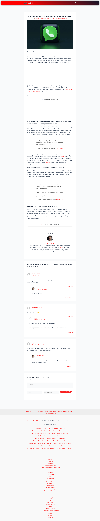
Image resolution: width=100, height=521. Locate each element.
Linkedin (50, 252)
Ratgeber (50, 494)
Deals (50, 457)
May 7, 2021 (59, 148)
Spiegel (61, 247)
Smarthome (50, 472)
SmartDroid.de (28, 420)
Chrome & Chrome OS (51, 508)
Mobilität (51, 469)
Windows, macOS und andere (51, 510)
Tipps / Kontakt (52, 411)
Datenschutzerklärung (50, 413)
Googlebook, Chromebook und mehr (50, 467)
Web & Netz (51, 513)
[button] (75, 3)
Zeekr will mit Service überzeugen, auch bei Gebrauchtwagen (50, 438)
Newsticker (28, 411)
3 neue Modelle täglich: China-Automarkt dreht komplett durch (50, 435)
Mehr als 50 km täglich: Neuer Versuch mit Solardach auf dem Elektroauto (50, 433)
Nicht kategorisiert (50, 487)
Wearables (50, 480)
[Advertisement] (50, 75)
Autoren (65, 411)
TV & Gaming (50, 478)
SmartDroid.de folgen (37, 411)
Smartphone (51, 474)
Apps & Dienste (58, 18)
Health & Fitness (50, 481)
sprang (62, 127)
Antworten (70, 286)
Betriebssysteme (50, 504)
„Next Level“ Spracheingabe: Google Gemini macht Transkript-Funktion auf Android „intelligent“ (50, 448)
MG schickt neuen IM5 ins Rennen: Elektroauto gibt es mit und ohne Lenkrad (50, 430)
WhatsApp (64, 18)
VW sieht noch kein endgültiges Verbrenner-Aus (50, 451)
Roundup (50, 498)
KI (50, 512)
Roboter (51, 470)
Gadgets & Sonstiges (50, 465)
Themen (46, 411)
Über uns (60, 411)
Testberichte (50, 517)
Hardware (50, 459)
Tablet (50, 476)
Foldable (50, 463)
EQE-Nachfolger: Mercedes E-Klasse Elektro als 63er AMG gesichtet (50, 440)
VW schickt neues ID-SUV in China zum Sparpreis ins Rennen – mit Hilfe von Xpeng (50, 443)
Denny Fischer (40, 288)
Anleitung (50, 497)
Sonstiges (50, 515)
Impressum (71, 411)
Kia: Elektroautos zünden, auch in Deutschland (50, 446)
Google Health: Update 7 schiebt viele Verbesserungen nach (50, 428)
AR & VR (50, 461)
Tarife (50, 493)
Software (50, 500)
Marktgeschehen (50, 485)
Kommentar (50, 483)
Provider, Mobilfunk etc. (50, 490)
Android (51, 506)
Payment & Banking (50, 489)
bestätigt (63, 156)
